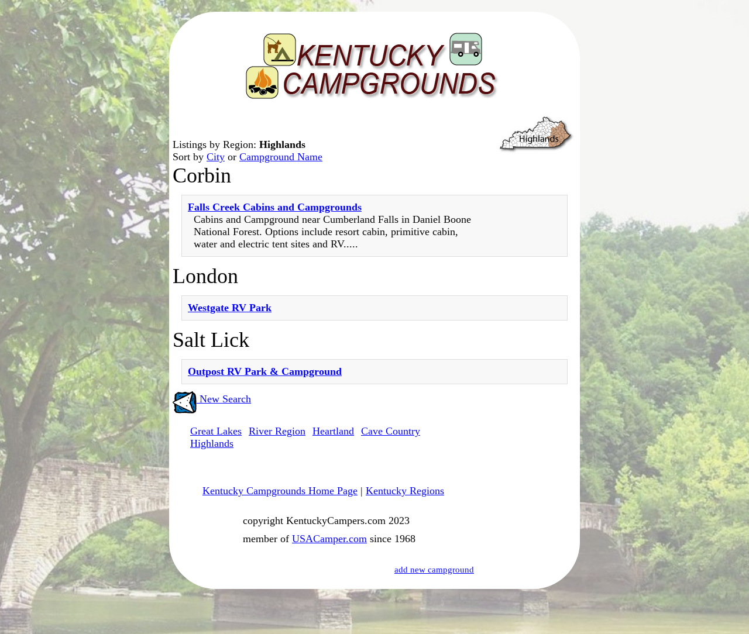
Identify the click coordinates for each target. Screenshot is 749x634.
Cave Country (390, 431)
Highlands (211, 443)
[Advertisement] (526, 455)
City (216, 157)
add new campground (434, 569)
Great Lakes (216, 431)
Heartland (333, 431)
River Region (277, 431)
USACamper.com (329, 539)
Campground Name (280, 157)
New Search (224, 399)
